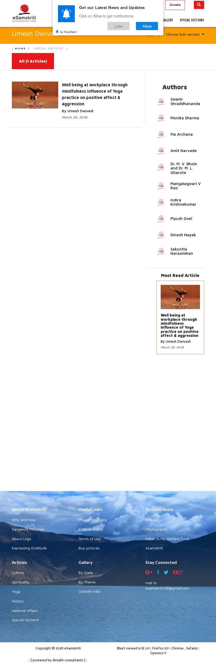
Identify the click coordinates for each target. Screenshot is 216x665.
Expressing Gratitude (29, 548)
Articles (151, 519)
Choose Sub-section (183, 34)
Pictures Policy (90, 529)
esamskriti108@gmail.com (167, 588)
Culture (18, 572)
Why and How (24, 519)
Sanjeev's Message (28, 529)
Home (20, 48)
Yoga (16, 591)
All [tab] (33, 61)
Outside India (89, 591)
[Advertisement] (108, 425)
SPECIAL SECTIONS (192, 20)
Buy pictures (89, 548)
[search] (199, 5)
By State (85, 572)
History (18, 601)
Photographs (156, 529)
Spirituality (21, 582)
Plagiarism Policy (92, 519)
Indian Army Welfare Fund (167, 538)
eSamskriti (154, 548)
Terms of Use (89, 538)
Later (118, 26)
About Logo (21, 538)
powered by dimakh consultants (58, 660)
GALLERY (167, 20)
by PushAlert (68, 32)
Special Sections (25, 619)
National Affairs (25, 610)
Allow (147, 26)
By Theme (87, 582)
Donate (175, 5)
